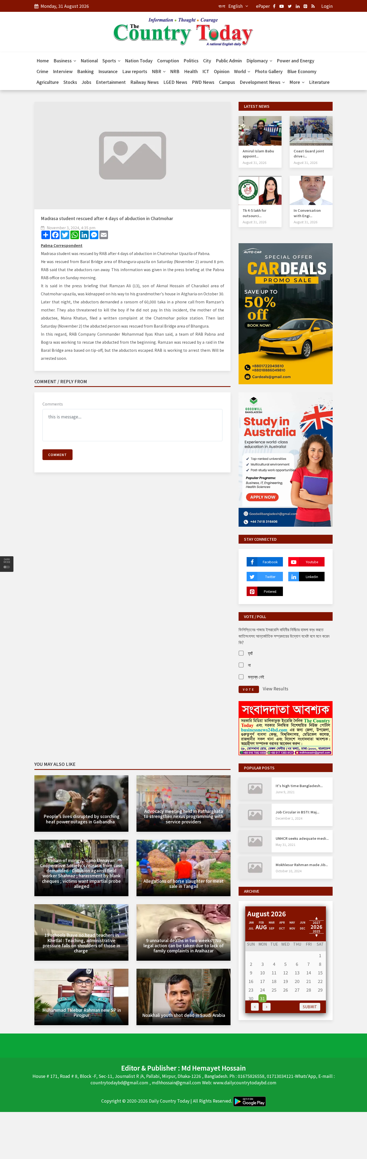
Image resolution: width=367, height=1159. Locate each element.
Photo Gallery (269, 71)
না (249, 665)
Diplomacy (257, 60)
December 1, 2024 (289, 818)
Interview (63, 71)
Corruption (168, 60)
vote (249, 689)
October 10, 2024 (289, 871)
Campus (227, 82)
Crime (42, 71)
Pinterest (270, 591)
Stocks (70, 82)
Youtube (312, 561)
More (295, 82)
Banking (85, 71)
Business (63, 60)
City (207, 60)
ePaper (263, 6)
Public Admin (229, 60)
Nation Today (139, 60)
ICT (205, 71)
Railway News (144, 82)
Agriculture (48, 82)
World (240, 71)
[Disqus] (132, 554)
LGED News (175, 82)
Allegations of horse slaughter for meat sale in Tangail (183, 883)
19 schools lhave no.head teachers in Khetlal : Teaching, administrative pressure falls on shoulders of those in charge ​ (81, 943)
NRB (174, 71)
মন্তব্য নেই (256, 676)
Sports (109, 60)
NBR (157, 71)
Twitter (270, 576)
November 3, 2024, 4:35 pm (71, 227)
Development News (261, 82)
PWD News (203, 82)
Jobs (86, 82)
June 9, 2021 (285, 792)
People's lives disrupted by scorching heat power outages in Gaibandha (82, 818)
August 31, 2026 (255, 162)
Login (327, 6)
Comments (52, 404)
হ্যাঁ (250, 653)
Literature (319, 82)
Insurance (108, 71)
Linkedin (312, 576)
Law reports (134, 71)
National (89, 60)
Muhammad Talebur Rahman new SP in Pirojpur (81, 1012)
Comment (57, 454)
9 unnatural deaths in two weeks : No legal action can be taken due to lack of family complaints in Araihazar (183, 945)
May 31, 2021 (286, 844)
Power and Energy (295, 60)
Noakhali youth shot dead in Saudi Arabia (183, 1015)
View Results (275, 688)
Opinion (221, 71)
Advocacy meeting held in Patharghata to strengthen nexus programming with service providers (183, 816)
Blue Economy (301, 71)
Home (43, 60)
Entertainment (111, 82)
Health (191, 71)
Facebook (270, 561)
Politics (191, 60)
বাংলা (221, 6)
